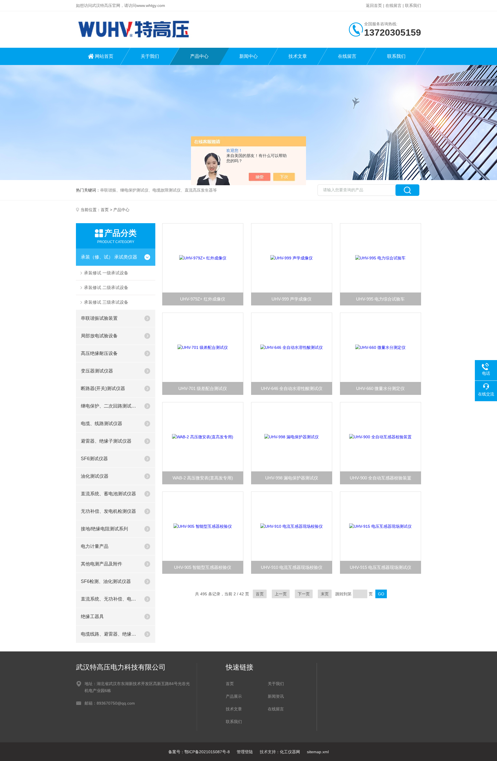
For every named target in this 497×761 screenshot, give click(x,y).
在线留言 (393, 5)
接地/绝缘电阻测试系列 (104, 528)
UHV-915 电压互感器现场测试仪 (380, 567)
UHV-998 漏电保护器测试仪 (291, 477)
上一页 (281, 594)
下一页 (304, 594)
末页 (325, 594)
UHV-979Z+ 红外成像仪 (202, 299)
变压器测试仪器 (97, 370)
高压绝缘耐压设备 (99, 353)
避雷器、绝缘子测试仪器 (106, 441)
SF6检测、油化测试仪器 (106, 581)
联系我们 (413, 5)
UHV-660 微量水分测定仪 (380, 388)
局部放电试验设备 (99, 335)
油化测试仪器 (94, 476)
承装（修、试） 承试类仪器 (109, 257)
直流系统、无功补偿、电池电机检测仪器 (110, 598)
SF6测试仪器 (94, 458)
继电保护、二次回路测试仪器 (110, 406)
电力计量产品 (94, 546)
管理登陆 (245, 751)
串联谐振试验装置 (99, 318)
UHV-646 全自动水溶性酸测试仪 (291, 388)
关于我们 (150, 56)
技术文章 (297, 56)
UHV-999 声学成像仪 (291, 299)
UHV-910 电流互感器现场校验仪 (291, 567)
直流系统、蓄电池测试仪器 (108, 493)
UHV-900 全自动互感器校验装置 (380, 477)
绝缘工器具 (92, 616)
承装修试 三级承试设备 (106, 302)
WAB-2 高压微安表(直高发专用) (203, 477)
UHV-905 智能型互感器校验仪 (202, 567)
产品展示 (234, 696)
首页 (105, 209)
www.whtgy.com (150, 5)
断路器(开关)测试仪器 (103, 388)
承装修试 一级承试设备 (106, 272)
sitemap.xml (318, 751)
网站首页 (104, 56)
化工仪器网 (290, 751)
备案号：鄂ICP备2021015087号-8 (199, 751)
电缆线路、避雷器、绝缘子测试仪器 (110, 634)
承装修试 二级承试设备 (106, 287)
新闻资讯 (276, 696)
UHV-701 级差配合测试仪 (202, 388)
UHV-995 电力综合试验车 (380, 299)
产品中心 (199, 56)
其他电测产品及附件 (101, 563)
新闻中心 (248, 56)
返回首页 (374, 5)
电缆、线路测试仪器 (101, 423)
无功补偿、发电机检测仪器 (108, 511)
